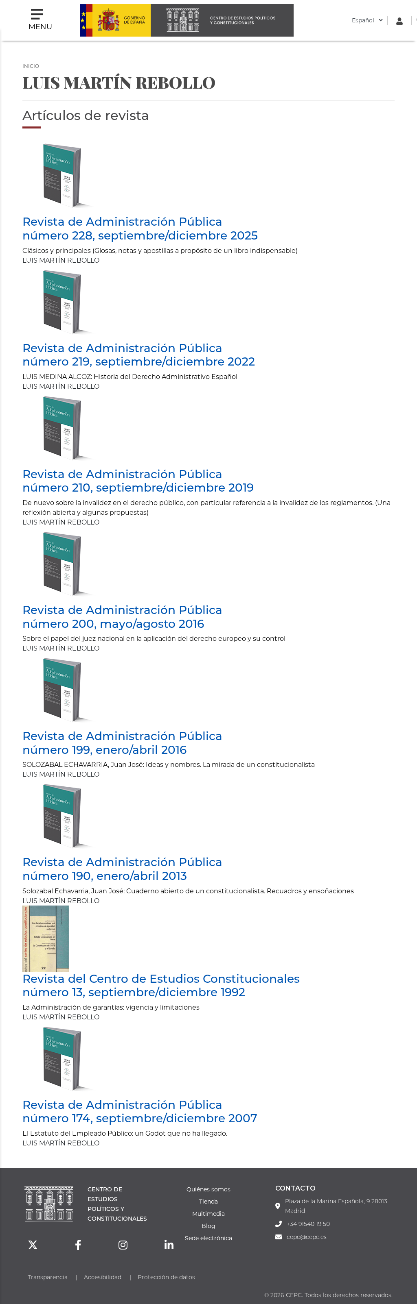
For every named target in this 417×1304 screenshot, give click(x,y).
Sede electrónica (208, 1238)
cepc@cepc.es (307, 1237)
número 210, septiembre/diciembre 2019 (138, 487)
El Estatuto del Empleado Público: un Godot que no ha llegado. (124, 1133)
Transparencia (48, 1277)
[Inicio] (222, 20)
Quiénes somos (208, 1189)
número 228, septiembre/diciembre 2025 (140, 235)
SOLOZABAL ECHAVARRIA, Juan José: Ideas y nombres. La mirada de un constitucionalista (168, 764)
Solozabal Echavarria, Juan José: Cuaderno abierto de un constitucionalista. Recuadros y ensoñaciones (188, 890)
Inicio (30, 66)
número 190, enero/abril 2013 (104, 875)
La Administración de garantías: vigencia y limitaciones (111, 1007)
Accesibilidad (102, 1277)
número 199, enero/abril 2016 (104, 749)
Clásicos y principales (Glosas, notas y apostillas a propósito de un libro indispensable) (160, 250)
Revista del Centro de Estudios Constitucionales (161, 978)
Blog (208, 1226)
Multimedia (208, 1213)
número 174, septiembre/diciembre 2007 (139, 1117)
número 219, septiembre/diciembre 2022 (138, 361)
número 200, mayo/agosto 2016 (113, 623)
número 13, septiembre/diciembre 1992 (133, 991)
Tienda (208, 1201)
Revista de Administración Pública (122, 221)
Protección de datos (166, 1277)
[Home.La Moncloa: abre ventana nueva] (115, 20)
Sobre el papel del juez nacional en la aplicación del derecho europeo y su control (153, 638)
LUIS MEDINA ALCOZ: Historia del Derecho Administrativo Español (129, 376)
